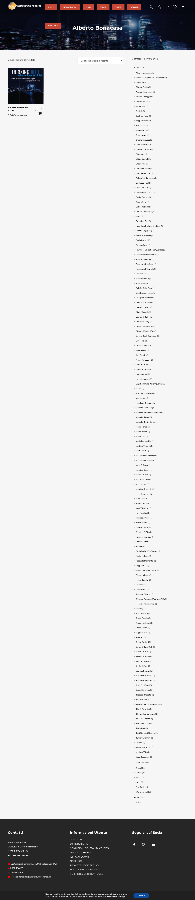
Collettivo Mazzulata (145, 178)
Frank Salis (140, 283)
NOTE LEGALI (77, 861)
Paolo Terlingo (142, 556)
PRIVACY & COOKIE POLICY (84, 865)
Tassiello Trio (141, 699)
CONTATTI (76, 839)
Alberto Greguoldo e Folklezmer (150, 77)
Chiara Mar (140, 163)
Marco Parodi (141, 427)
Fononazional (141, 245)
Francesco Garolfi (143, 259)
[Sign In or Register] (159, 5)
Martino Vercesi (143, 446)
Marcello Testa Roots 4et (147, 422)
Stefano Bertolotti (144, 675)
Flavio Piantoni (142, 240)
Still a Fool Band (143, 685)
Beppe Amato (142, 120)
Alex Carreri (141, 82)
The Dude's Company (145, 714)
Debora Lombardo (144, 211)
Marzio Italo (141, 450)
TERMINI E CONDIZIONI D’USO (86, 873)
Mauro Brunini (142, 474)
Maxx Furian (141, 484)
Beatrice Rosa (142, 116)
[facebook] (136, 845)
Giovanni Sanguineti (145, 326)
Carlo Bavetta (142, 144)
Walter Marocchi (143, 747)
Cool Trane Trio (143, 187)
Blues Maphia (142, 130)
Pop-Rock (140, 787)
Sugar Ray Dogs (143, 690)
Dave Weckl (141, 202)
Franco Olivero (142, 278)
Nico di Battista (142, 518)
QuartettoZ (141, 589)
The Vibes (140, 728)
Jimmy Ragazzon (143, 360)
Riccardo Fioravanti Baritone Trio (150, 599)
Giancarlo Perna (143, 302)
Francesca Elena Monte (146, 254)
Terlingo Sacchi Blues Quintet (149, 704)
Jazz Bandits (141, 355)
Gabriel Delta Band (144, 288)
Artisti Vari (140, 106)
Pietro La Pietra (143, 575)
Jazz (137, 777)
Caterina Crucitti (143, 149)
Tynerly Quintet (143, 738)
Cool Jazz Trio (142, 183)
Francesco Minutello (145, 269)
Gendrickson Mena (144, 293)
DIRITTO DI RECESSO (81, 852)
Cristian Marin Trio (144, 192)
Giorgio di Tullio (143, 317)
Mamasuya (140, 398)
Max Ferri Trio (142, 479)
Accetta (141, 895)
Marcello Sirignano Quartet (148, 412)
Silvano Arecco (142, 656)
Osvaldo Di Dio (142, 532)
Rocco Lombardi (143, 623)
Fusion (139, 772)
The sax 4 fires (142, 723)
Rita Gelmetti (142, 613)
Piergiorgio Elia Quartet (146, 570)
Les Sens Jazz (142, 374)
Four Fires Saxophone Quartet (149, 249)
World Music (141, 792)
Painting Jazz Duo (143, 537)
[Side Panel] (183, 5)
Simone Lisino (142, 661)
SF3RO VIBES (142, 651)
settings (121, 897)
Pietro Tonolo (142, 580)
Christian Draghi (143, 173)
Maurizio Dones (142, 470)
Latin (138, 782)
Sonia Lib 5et (141, 666)
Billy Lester (141, 125)
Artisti (136, 67)
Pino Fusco (140, 584)
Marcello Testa (142, 417)
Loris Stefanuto (143, 379)
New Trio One (142, 508)
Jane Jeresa (141, 350)
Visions (139, 742)
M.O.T (138, 388)
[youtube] (153, 846)
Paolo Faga (140, 546)
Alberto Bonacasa (144, 73)
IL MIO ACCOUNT (79, 856)
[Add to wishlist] (40, 110)
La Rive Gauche (142, 364)
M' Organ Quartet (144, 393)
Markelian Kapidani (144, 441)
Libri (135, 802)
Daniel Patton (142, 197)
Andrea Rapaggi (143, 96)
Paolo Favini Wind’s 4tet (146, 551)
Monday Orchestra (144, 489)
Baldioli (139, 111)
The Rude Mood (143, 718)
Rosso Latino (141, 627)
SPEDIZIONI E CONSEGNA (84, 869)
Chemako (140, 154)
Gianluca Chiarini (143, 307)
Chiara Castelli (142, 159)
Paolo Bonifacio (142, 541)
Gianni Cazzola (142, 312)
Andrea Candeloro (144, 92)
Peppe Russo (142, 565)
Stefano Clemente (144, 680)
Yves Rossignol (142, 757)
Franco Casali (141, 273)
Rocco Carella (142, 618)
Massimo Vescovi (143, 460)
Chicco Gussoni (143, 168)
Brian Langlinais (142, 135)
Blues (138, 768)
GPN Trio (140, 340)
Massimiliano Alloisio (145, 455)
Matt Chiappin (142, 465)
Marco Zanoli (141, 431)
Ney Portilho (141, 513)
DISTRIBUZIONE (79, 843)
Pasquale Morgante (144, 561)
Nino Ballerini (141, 522)
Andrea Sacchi (142, 101)
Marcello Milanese (144, 407)
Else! (138, 216)
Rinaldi (139, 608)
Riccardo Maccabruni (145, 604)
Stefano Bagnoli (143, 671)
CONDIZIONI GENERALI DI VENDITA (89, 848)
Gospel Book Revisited (146, 336)
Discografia (139, 762)
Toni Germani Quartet (146, 733)
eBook (136, 797)
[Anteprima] (34, 109)
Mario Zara (140, 436)
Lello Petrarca (142, 369)
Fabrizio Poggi (142, 230)
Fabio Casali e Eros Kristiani (148, 226)
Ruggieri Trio (141, 632)
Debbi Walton (142, 206)
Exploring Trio (142, 221)
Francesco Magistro (144, 264)
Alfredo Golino (142, 87)
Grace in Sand (142, 345)
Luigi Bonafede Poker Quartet (149, 383)
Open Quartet (142, 527)
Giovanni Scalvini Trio (145, 331)
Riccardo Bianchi (143, 594)
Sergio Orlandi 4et (144, 647)
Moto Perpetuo (143, 494)
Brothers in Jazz (143, 140)
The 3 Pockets (142, 709)
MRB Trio (140, 498)
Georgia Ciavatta (143, 297)
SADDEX (140, 637)
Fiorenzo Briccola (143, 235)
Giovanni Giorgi (142, 321)
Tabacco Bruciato (143, 695)
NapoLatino (141, 503)
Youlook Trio (141, 752)
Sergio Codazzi (142, 642)
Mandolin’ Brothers (144, 403)
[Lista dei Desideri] (167, 5)
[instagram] (145, 845)
